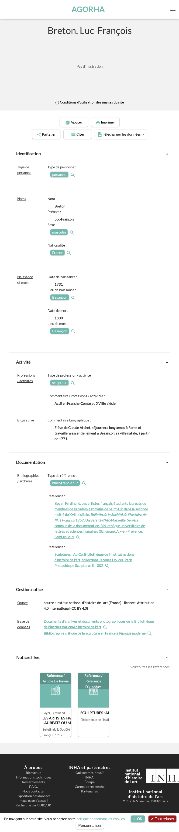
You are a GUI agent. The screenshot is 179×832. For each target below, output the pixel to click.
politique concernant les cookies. (101, 819)
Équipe (90, 782)
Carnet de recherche (89, 786)
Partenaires (89, 791)
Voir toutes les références (150, 667)
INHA (89, 777)
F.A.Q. (33, 786)
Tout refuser (164, 819)
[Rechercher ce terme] (73, 174)
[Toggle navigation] (174, 9)
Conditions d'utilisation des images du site (91, 102)
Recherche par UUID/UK (33, 805)
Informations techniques (33, 777)
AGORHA (88, 9)
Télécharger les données (121, 134)
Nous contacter (33, 791)
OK (139, 819)
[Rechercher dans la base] (106, 627)
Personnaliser (89, 826)
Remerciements (33, 782)
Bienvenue (33, 773)
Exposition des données (33, 796)
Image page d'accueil (33, 800)
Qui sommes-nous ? (90, 773)
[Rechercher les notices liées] (78, 537)
